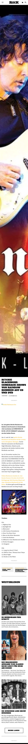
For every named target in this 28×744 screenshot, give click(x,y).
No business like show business (14, 712)
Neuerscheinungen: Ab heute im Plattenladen (21, 570)
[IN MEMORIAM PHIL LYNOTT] (14, 600)
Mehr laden (13, 730)
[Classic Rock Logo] (14, 2)
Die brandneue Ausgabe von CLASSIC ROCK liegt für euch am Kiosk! (12, 665)
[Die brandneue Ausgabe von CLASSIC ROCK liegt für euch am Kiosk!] (14, 645)
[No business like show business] (14, 694)
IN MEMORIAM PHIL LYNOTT (11, 618)
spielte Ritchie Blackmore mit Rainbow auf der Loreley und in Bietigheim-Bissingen (14, 439)
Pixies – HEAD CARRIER (6, 570)
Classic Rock (4, 395)
